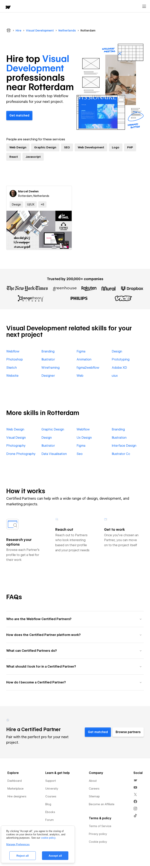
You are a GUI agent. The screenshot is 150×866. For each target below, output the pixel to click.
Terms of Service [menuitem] (100, 826)
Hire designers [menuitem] (16, 796)
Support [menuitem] (50, 780)
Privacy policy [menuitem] (98, 834)
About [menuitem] (93, 780)
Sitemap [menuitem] (94, 796)
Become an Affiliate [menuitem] (101, 804)
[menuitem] (135, 780)
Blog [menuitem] (48, 804)
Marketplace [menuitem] (15, 788)
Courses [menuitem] (50, 796)
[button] (42, 204)
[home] (8, 7)
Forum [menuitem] (49, 819)
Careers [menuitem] (94, 788)
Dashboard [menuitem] (14, 780)
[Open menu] (144, 6)
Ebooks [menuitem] (50, 812)
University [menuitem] (51, 788)
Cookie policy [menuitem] (98, 841)
